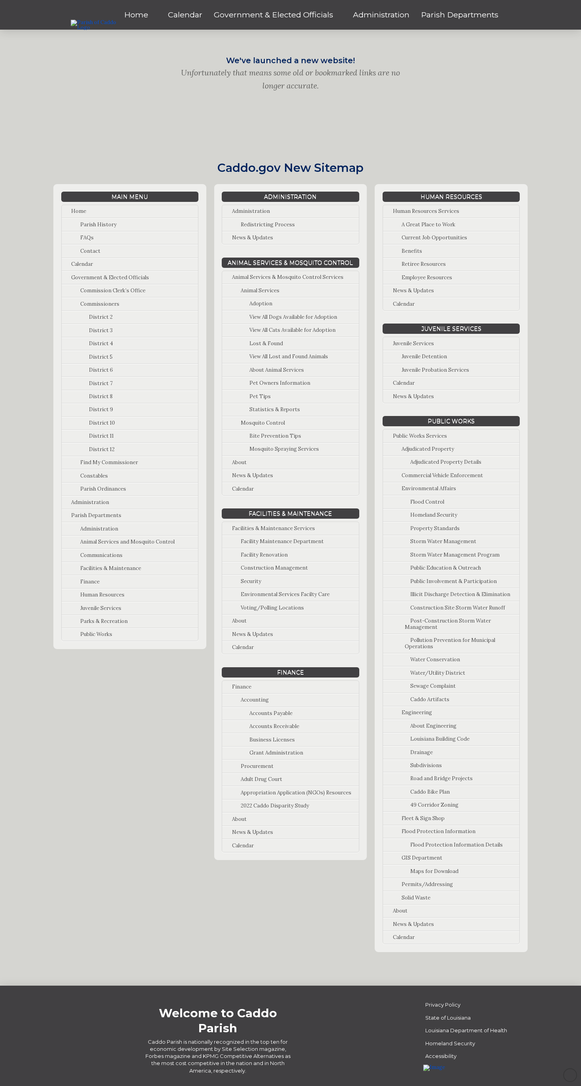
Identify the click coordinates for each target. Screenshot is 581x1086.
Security (251, 581)
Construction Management (274, 568)
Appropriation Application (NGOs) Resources (296, 792)
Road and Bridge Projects (441, 778)
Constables (94, 475)
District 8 (101, 396)
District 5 (101, 357)
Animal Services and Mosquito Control (127, 541)
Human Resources (102, 594)
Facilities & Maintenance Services (273, 528)
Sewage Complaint (433, 686)
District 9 (101, 409)
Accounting (255, 699)
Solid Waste (416, 897)
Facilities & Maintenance (110, 568)
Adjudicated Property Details (445, 462)
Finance (90, 581)
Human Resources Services (426, 211)
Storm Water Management (443, 541)
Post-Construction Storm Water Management (448, 624)
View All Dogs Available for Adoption (293, 317)
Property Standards (435, 528)
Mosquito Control (263, 423)
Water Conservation (435, 659)
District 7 (101, 383)
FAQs (87, 237)
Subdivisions (426, 765)
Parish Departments (96, 515)
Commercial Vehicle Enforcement (442, 475)
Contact (90, 251)
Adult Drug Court (261, 779)
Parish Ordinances (103, 489)
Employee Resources (427, 277)
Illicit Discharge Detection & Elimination (460, 594)
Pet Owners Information (279, 383)
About (239, 462)
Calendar (82, 264)
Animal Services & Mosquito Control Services (287, 277)
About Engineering (433, 726)
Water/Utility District (437, 673)
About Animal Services (276, 370)
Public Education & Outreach (445, 568)
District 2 (101, 317)
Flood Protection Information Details (456, 844)
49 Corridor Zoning (434, 805)
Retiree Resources (424, 264)
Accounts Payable (270, 713)
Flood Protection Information (438, 831)
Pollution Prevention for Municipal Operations (450, 643)
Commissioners (99, 304)
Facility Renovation (264, 554)
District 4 (101, 343)
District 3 (101, 330)
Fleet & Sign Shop (423, 818)
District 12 (102, 449)
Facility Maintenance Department (282, 541)
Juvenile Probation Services (435, 370)
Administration (90, 502)
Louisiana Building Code (440, 739)
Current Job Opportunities (434, 237)
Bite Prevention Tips (275, 436)
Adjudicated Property (428, 449)
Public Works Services (420, 436)
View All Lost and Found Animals (288, 356)
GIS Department (422, 857)
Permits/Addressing (427, 884)
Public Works (96, 634)
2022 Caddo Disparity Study (275, 805)
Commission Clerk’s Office (112, 290)
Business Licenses (272, 739)
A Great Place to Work (428, 224)
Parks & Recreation (104, 621)
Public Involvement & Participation (453, 581)
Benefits (412, 251)
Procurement (257, 766)
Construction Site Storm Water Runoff (457, 607)
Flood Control (427, 502)
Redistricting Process (268, 224)
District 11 (101, 436)
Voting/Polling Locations (272, 607)
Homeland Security (433, 515)
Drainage (421, 752)
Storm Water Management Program (455, 554)
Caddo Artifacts (429, 699)
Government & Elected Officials (110, 277)
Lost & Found (266, 343)
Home (78, 211)
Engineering (417, 712)
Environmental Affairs (429, 488)
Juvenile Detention (424, 356)
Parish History (98, 224)
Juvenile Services (100, 608)
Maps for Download (434, 871)
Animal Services (260, 290)
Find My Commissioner (109, 462)
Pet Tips (260, 396)
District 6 (101, 370)
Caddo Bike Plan (430, 792)
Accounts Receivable (274, 726)
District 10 (102, 423)
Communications (101, 555)
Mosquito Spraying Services (284, 449)
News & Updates (252, 237)
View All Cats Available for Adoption (292, 330)
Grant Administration (276, 752)
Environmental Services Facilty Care (285, 594)
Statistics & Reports (274, 409)
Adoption (260, 303)
